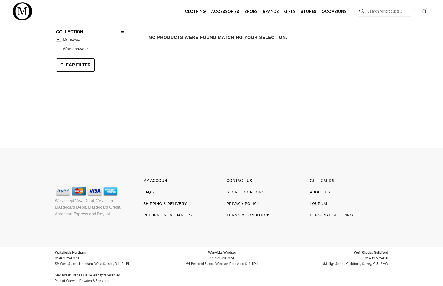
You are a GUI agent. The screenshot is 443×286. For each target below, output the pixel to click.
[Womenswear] (58, 49)
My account (156, 180)
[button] (195, 11)
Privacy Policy (243, 204)
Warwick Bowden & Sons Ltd (87, 281)
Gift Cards (322, 180)
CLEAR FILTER (75, 64)
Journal (319, 204)
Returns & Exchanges (167, 215)
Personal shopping (331, 215)
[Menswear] (58, 39)
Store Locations (245, 192)
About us (320, 192)
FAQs (148, 192)
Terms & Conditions (249, 215)
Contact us (239, 180)
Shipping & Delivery (165, 204)
